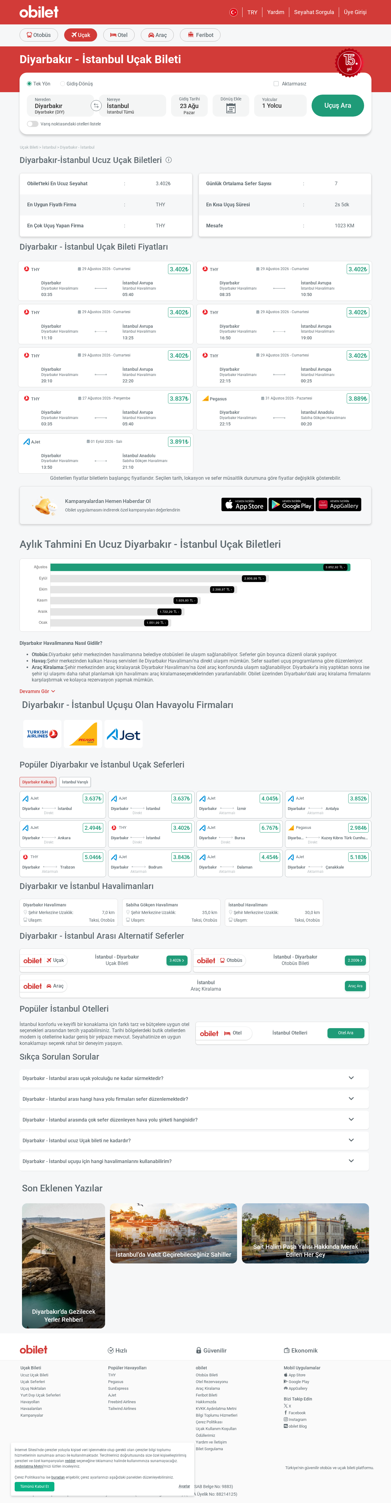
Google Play (298, 1381)
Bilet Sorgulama (209, 1449)
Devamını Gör (35, 691)
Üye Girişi (355, 12)
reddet (70, 1461)
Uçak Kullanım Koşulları (216, 1428)
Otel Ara (345, 1032)
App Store (296, 1375)
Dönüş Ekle (231, 98)
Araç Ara (355, 986)
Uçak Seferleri (32, 1381)
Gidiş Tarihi (189, 98)
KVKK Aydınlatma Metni (216, 1408)
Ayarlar (184, 1486)
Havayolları (29, 1402)
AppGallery (297, 1388)
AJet (112, 1395)
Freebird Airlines (122, 1402)
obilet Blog (297, 1426)
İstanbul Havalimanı (248, 904)
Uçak (83, 35)
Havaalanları (31, 1408)
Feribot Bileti (206, 1395)
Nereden (43, 99)
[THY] (42, 734)
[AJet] (123, 734)
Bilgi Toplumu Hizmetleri (216, 1415)
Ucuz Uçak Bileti (34, 1375)
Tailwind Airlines (122, 1408)
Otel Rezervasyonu (212, 1381)
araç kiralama (164, 674)
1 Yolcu (272, 105)
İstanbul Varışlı (75, 782)
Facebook (297, 1413)
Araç (160, 35)
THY (112, 1375)
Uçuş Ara (337, 105)
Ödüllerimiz (205, 1435)
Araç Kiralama (208, 1388)
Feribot (204, 35)
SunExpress (118, 1388)
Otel (122, 35)
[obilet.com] (54, 17)
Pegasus (115, 1381)
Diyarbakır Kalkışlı (37, 782)
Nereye (113, 99)
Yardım (275, 12)
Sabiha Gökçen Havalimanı (152, 904)
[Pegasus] (83, 734)
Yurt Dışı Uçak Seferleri (40, 1395)
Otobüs (41, 35)
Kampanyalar (31, 1415)
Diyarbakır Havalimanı (44, 904)
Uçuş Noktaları (33, 1388)
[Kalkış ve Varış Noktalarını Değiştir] (96, 105)
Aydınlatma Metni (29, 1466)
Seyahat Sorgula (314, 12)
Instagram (297, 1419)
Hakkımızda (206, 1402)
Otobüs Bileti (207, 1375)
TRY (252, 12)
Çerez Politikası (209, 1422)
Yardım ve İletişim (211, 1442)
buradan (58, 1477)
